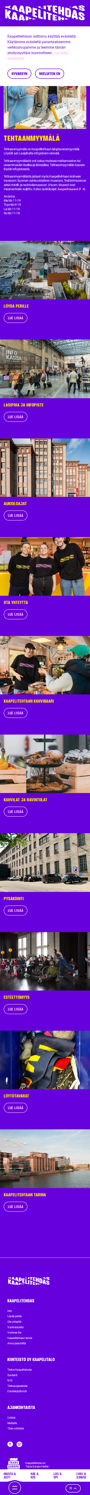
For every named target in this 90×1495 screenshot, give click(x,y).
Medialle (12, 1423)
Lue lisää (15, 318)
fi (71, 1488)
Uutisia (11, 1417)
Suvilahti (12, 1375)
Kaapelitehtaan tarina (19, 1338)
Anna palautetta (16, 1343)
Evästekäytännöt (17, 1391)
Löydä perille (14, 1316)
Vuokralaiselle (15, 1327)
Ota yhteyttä (14, 1321)
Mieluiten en (49, 73)
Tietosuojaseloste (17, 1386)
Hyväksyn (19, 73)
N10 (9, 1380)
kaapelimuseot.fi (68, 189)
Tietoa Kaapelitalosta (19, 1369)
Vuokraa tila (14, 1332)
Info (9, 1311)
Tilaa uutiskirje (15, 1428)
